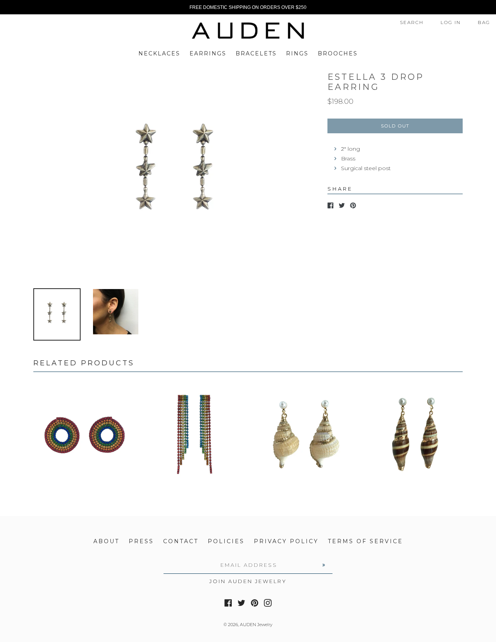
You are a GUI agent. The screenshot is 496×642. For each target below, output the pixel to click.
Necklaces (159, 53)
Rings (297, 53)
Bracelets (256, 53)
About (106, 541)
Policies (226, 541)
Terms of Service (365, 541)
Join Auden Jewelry (248, 581)
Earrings (207, 53)
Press (141, 541)
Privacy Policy (286, 541)
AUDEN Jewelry (256, 624)
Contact (180, 541)
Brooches (338, 53)
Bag (484, 22)
